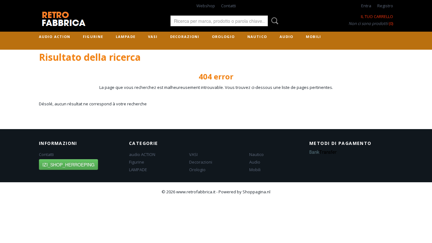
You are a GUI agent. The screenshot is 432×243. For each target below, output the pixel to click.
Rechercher (273, 21)
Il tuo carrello (377, 16)
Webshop (205, 6)
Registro (385, 6)
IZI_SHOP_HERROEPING (68, 164)
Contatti (228, 6)
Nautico (257, 36)
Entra (366, 6)
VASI (152, 36)
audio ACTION (54, 36)
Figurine (93, 36)
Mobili (313, 36)
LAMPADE (125, 36)
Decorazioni (184, 36)
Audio (286, 36)
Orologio (223, 36)
